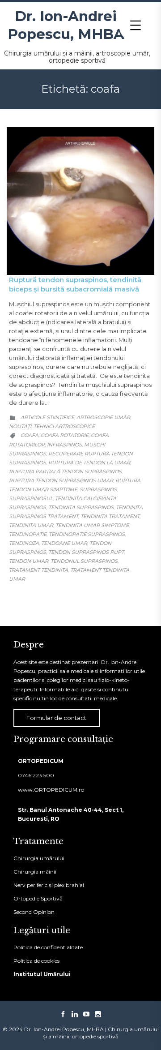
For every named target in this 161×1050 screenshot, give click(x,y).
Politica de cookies (36, 960)
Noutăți (20, 426)
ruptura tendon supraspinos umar (61, 480)
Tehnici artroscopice (64, 426)
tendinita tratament (110, 516)
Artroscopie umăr (103, 417)
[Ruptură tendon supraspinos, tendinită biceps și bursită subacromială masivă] (80, 201)
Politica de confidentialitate (48, 947)
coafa (29, 435)
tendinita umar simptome (92, 525)
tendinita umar (31, 525)
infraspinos (64, 444)
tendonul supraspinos (84, 561)
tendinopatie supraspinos (87, 534)
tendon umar (28, 561)
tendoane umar (64, 543)
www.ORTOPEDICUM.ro (51, 789)
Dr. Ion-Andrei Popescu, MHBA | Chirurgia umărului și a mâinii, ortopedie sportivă (91, 1033)
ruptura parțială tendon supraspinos (65, 471)
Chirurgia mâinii (34, 871)
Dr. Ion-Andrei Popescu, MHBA (66, 25)
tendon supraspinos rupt (86, 552)
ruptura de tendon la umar (89, 462)
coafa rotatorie (65, 435)
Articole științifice (47, 417)
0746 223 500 (36, 775)
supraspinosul (31, 498)
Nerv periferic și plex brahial (48, 885)
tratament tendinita (38, 570)
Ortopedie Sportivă (38, 898)
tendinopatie (28, 534)
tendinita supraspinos (81, 507)
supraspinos (98, 489)
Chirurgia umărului (38, 858)
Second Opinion (34, 912)
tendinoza (24, 543)
